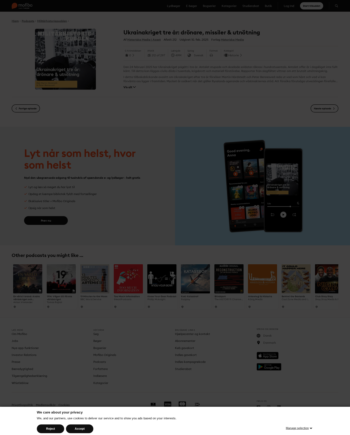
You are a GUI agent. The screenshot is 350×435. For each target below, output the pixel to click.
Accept (80, 428)
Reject (50, 428)
